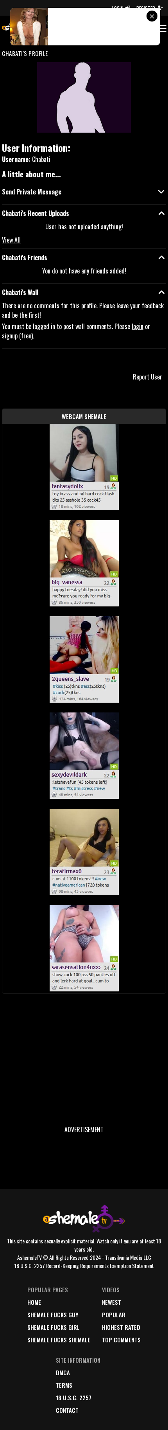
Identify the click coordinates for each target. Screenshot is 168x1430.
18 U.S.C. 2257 (73, 1397)
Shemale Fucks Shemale (58, 1339)
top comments (121, 1339)
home (34, 1302)
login (137, 326)
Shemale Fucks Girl (53, 1327)
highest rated (121, 1327)
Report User (147, 376)
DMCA (63, 1372)
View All (11, 240)
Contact (67, 1410)
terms (64, 1385)
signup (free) (17, 335)
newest (111, 1302)
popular (113, 1314)
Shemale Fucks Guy (53, 1314)
